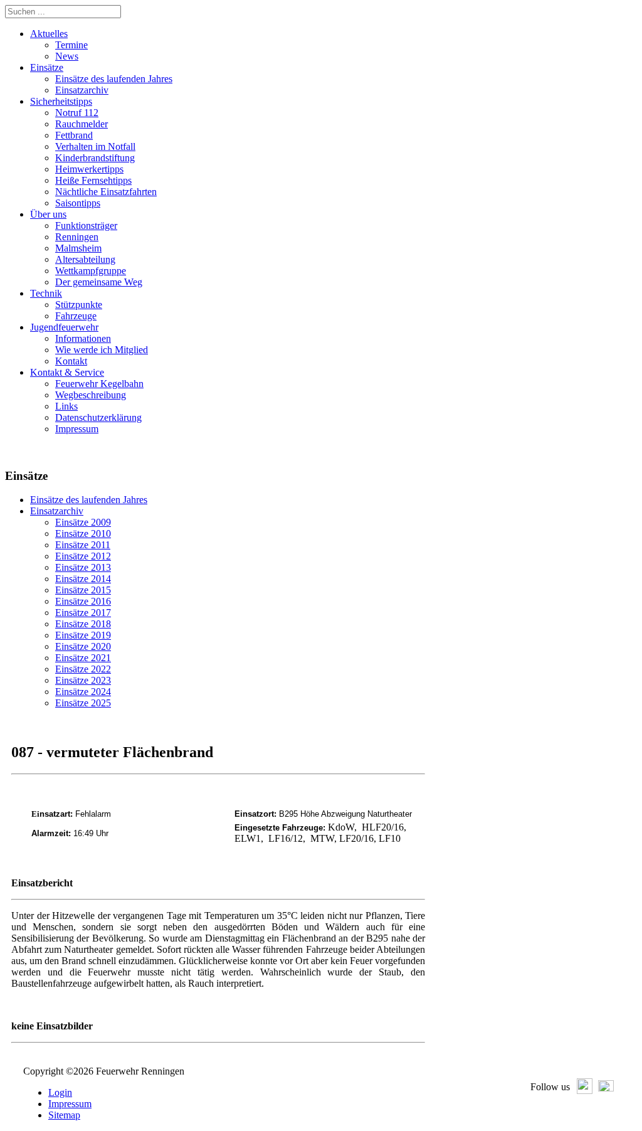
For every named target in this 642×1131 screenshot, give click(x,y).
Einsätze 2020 (83, 646)
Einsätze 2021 (83, 657)
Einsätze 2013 (83, 567)
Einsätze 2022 (83, 669)
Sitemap (64, 1115)
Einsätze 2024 (83, 691)
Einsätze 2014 (83, 578)
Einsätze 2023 (83, 680)
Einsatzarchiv (56, 511)
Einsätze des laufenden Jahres (88, 499)
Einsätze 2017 (83, 612)
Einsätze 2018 (83, 624)
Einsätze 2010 (83, 533)
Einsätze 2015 (83, 590)
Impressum (70, 1103)
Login (60, 1092)
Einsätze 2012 (83, 556)
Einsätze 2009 (83, 522)
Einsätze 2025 (83, 703)
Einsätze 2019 (83, 635)
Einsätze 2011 (82, 544)
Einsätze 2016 (83, 601)
